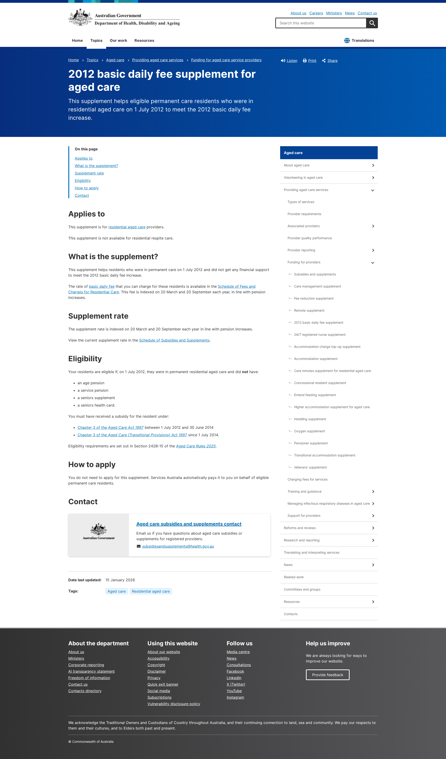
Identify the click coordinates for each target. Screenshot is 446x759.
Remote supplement (309, 310)
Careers (316, 13)
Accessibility (159, 658)
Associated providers (304, 226)
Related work (294, 577)
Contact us (367, 13)
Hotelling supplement (310, 419)
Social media (159, 690)
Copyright (156, 664)
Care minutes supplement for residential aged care (332, 371)
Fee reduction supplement (314, 298)
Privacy (154, 677)
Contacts (291, 614)
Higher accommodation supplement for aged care (332, 407)
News (350, 13)
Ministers (334, 13)
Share (333, 60)
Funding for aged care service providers (226, 60)
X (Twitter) (236, 684)
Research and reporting (302, 540)
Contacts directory (85, 690)
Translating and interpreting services (311, 552)
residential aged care (126, 227)
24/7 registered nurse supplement (320, 334)
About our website (164, 651)
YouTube (234, 690)
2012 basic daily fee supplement (318, 322)
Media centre (238, 651)
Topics (96, 40)
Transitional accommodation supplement (324, 455)
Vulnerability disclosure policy (174, 703)
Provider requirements (304, 214)
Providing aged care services (157, 60)
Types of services (301, 202)
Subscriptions (159, 697)
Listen (292, 60)
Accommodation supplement (316, 359)
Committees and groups (302, 589)
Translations (363, 40)
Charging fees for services (308, 479)
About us (298, 13)
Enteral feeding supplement (315, 395)
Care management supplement (317, 286)
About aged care (296, 165)
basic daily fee (102, 286)
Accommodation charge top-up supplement (327, 347)
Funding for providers (304, 262)
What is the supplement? (96, 165)
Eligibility (83, 180)
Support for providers (304, 515)
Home (77, 40)
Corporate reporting (86, 664)
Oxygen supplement (309, 431)
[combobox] (321, 23)
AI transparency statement (91, 671)
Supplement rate (89, 173)
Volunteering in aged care (303, 177)
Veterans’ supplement (310, 467)
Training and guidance (304, 491)
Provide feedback (327, 674)
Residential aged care (151, 591)
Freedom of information (89, 677)
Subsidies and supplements (315, 274)
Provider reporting (301, 250)
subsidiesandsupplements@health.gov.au (178, 546)
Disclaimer (157, 671)
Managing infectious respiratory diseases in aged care (329, 503)
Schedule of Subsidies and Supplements (174, 340)
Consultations (239, 664)
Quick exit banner (163, 684)
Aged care (115, 60)
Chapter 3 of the (111, 427)
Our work (118, 40)
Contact (82, 195)
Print (312, 60)
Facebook (235, 671)
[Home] (124, 17)
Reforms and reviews (300, 528)
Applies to (84, 158)
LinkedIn (234, 677)
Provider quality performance (310, 238)
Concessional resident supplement (320, 383)
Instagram (235, 697)
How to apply (87, 188)
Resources (144, 40)
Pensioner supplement (311, 443)
